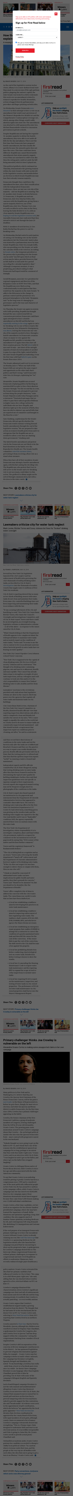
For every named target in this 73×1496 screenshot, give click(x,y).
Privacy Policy (20, 57)
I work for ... (19, 34)
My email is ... (20, 27)
